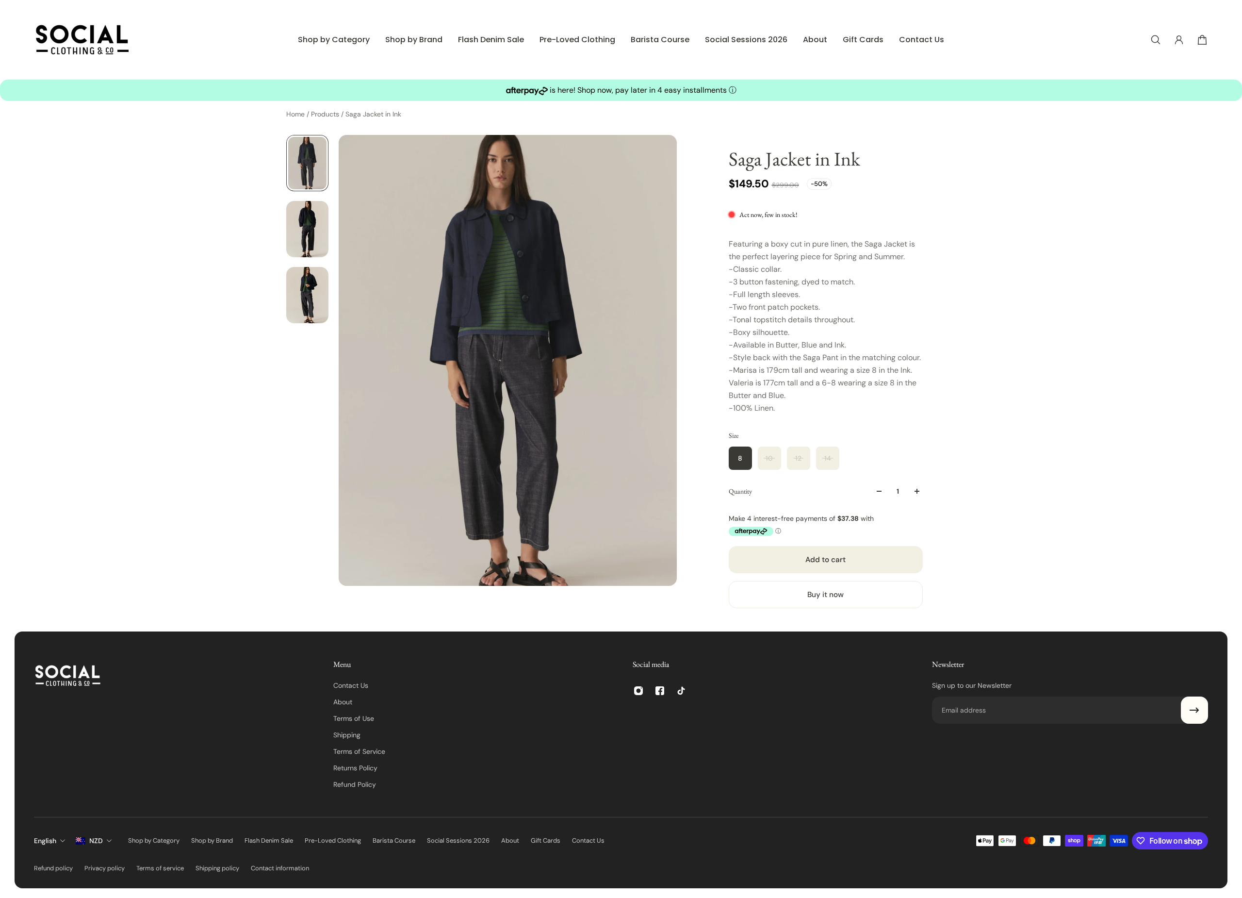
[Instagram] (638, 690)
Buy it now (825, 594)
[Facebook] (659, 690)
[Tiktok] (681, 690)
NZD (96, 840)
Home (296, 114)
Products (326, 114)
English (45, 840)
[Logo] (82, 40)
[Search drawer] (1155, 39)
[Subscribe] (1194, 710)
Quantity (740, 491)
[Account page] (1179, 39)
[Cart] (1202, 39)
